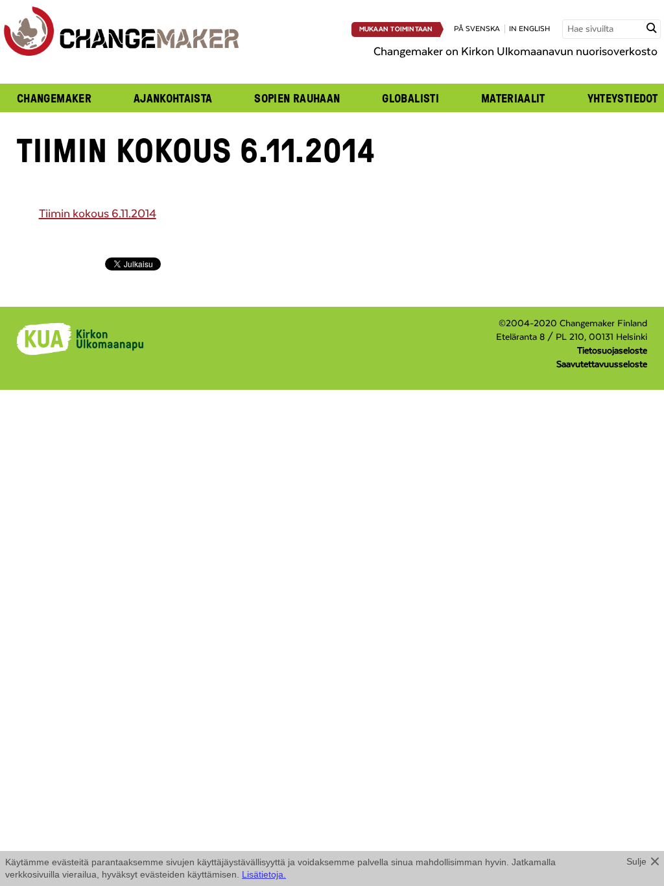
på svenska (477, 29)
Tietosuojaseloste (612, 351)
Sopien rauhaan (297, 98)
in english (529, 29)
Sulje (636, 861)
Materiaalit (513, 98)
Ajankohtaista (173, 98)
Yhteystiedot (622, 98)
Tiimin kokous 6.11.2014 (97, 214)
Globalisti (410, 98)
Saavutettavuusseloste (601, 364)
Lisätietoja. (264, 874)
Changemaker (54, 98)
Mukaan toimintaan (396, 29)
